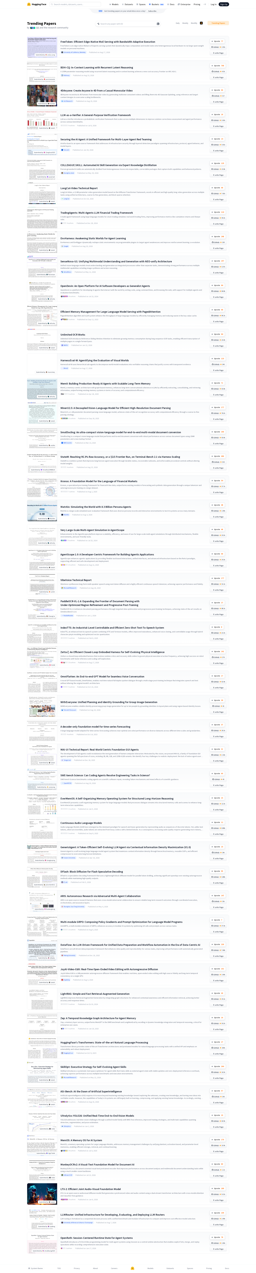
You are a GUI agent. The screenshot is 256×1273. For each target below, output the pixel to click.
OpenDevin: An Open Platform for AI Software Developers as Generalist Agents (105, 286)
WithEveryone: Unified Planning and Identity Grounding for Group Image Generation (108, 702)
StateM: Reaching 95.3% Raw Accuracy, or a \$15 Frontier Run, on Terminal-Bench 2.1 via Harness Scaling (120, 456)
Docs (172, 4)
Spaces (142, 4)
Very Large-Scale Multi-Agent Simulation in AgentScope (92, 530)
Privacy (77, 1268)
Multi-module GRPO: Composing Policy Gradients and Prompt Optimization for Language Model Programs (121, 922)
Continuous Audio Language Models (81, 823)
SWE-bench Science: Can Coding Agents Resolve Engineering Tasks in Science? (105, 775)
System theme (37, 1268)
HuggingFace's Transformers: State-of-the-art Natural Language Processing (104, 1042)
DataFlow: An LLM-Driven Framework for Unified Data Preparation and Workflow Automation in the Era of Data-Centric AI (130, 944)
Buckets (157, 4)
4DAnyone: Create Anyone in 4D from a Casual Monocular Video (96, 90)
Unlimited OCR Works (72, 334)
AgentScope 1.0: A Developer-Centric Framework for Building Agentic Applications (107, 554)
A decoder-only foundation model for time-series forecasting (95, 726)
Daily (178, 23)
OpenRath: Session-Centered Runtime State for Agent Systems (96, 1237)
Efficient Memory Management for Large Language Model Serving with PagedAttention (110, 311)
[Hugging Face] (132, 1268)
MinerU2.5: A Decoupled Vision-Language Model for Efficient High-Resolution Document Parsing (115, 408)
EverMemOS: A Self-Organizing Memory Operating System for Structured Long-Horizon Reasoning (116, 798)
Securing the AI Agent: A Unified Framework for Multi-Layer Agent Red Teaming (106, 139)
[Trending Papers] (201, 23)
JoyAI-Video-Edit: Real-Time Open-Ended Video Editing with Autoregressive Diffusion (109, 969)
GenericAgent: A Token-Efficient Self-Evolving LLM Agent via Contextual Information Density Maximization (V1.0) (125, 847)
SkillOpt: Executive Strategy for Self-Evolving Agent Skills (93, 1066)
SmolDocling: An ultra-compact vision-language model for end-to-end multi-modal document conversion (120, 432)
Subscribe (152, 11)
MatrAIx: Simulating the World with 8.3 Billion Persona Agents (95, 506)
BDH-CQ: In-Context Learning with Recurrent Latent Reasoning (96, 67)
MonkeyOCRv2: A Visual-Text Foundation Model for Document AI (97, 1164)
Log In (213, 4)
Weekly (185, 23)
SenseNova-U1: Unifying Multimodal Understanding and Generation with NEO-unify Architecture (116, 261)
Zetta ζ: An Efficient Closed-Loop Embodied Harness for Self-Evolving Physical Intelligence (112, 652)
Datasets (129, 4)
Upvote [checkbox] (218, 41)
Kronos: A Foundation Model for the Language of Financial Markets (98, 481)
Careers (114, 1268)
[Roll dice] (158, 24)
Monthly (194, 23)
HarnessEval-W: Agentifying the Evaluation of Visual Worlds (94, 360)
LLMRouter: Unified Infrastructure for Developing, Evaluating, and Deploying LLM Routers (112, 1214)
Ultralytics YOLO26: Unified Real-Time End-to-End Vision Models (97, 1115)
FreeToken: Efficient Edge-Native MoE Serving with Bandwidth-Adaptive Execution (107, 41)
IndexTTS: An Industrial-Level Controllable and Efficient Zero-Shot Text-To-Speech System (112, 627)
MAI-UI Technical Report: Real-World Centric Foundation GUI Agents (99, 749)
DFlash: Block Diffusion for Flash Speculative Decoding (91, 871)
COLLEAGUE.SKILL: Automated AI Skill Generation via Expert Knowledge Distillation (108, 165)
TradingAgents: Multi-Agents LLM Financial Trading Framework (96, 212)
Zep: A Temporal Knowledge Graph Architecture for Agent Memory (98, 1018)
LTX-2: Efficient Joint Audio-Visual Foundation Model (90, 1189)
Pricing (197, 4)
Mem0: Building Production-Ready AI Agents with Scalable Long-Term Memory (105, 383)
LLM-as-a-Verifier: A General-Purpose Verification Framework (95, 115)
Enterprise (185, 4)
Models (115, 4)
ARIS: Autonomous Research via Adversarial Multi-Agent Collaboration (100, 896)
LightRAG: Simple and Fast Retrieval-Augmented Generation (95, 993)
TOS (59, 1268)
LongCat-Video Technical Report (79, 188)
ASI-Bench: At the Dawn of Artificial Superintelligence (91, 1091)
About (95, 1268)
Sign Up (223, 4)
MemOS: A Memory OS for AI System (81, 1140)
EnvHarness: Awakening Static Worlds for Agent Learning (93, 238)
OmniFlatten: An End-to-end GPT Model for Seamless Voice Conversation (102, 676)
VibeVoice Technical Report (76, 580)
